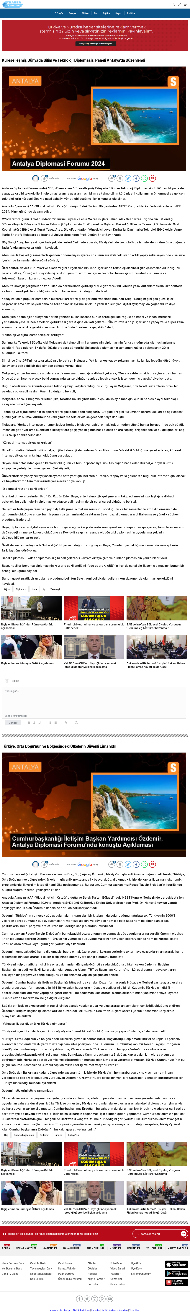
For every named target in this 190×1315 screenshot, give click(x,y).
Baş (6, 1134)
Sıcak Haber (117, 1284)
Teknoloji (55, 589)
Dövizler (92, 1268)
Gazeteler (50, 1247)
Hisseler (115, 1247)
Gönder (13, 722)
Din (95, 13)
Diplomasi (21, 589)
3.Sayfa (59, 13)
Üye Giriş (136, 1263)
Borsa (6, 1247)
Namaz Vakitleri (26, 1247)
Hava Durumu (72, 1247)
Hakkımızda (56, 1310)
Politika (131, 13)
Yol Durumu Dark (12, 1268)
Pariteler (133, 1247)
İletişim (67, 1310)
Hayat (118, 13)
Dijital (7, 589)
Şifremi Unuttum (141, 1273)
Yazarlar (115, 1273)
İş (44, 589)
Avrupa (72, 13)
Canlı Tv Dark (38, 1263)
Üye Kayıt (136, 1268)
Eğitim (106, 13)
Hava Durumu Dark (13, 1263)
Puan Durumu (95, 1247)
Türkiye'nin (73, 1134)
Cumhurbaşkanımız (24, 1134)
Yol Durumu (154, 1247)
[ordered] (50, 722)
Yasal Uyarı (134, 1310)
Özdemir (44, 1134)
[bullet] (55, 722)
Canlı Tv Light (10, 1273)
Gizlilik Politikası (81, 1310)
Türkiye (58, 1134)
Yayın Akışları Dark (41, 1268)
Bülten (85, 13)
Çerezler (95, 1310)
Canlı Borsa (65, 1263)
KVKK (104, 1310)
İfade (34, 589)
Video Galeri (117, 1268)
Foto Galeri (116, 1263)
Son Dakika (37, 1278)
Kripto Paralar (178, 1247)
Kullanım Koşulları (118, 1310)
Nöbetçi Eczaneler (41, 1273)
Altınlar (92, 1263)
